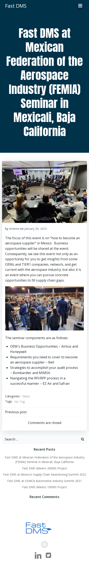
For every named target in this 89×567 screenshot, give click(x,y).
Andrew (14, 229)
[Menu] (80, 5)
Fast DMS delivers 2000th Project (44, 468)
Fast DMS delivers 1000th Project (44, 487)
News (26, 396)
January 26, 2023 (35, 229)
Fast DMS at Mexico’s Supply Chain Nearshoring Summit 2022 (44, 474)
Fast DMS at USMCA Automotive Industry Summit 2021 (44, 481)
